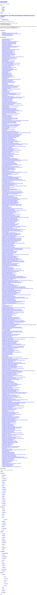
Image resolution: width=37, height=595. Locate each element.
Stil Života (3, 487)
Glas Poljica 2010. (4, 123)
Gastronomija (4, 528)
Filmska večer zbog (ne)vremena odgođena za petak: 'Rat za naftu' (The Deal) (13, 236)
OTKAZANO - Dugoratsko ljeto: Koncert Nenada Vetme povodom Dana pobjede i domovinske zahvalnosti (17, 288)
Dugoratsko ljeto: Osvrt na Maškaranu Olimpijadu (9, 137)
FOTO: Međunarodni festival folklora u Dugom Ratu (9, 257)
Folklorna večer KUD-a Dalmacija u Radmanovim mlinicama (11, 323)
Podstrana (3, 590)
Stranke (3, 496)
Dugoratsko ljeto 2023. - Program (7, 415)
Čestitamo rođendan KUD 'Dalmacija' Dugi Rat (9, 245)
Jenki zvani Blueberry (5, 194)
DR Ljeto (6, 19)
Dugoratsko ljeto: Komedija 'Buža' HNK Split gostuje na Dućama (11, 309)
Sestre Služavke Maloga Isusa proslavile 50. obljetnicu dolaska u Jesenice (12, 327)
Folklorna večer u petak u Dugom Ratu (7, 338)
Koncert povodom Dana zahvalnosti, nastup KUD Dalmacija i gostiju (12, 179)
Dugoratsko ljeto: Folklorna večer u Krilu (8, 443)
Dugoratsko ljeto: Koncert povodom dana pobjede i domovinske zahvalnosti (13, 347)
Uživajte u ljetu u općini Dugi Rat (7, 345)
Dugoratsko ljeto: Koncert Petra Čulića (7, 253)
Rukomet (3, 535)
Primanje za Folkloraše (5, 128)
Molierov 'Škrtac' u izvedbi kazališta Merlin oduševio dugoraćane (11, 290)
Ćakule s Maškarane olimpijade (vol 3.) (7, 75)
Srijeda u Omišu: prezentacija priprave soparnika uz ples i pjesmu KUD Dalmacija (14, 363)
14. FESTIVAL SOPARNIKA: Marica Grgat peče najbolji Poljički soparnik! (13, 346)
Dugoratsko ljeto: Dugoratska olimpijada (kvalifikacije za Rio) (11, 265)
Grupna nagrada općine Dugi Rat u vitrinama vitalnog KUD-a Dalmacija (12, 331)
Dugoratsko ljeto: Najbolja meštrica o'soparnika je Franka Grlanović (12, 436)
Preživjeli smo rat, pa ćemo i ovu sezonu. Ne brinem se (10, 383)
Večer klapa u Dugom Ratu (6, 71)
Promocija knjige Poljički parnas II (7, 115)
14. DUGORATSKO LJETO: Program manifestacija (9, 251)
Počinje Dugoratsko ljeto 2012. (6, 165)
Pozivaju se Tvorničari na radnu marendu (8, 161)
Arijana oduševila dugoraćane (6, 88)
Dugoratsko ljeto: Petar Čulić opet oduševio (8, 139)
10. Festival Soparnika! (5, 231)
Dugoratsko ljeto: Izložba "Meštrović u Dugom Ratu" (9, 441)
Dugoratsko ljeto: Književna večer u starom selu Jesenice (10, 106)
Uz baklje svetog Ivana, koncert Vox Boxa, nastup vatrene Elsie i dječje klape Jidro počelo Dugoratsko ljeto (17, 280)
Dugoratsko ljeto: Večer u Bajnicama (7, 348)
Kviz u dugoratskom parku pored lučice (7, 35)
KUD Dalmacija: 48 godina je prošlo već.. (8, 246)
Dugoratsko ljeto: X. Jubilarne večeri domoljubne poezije (10, 369)
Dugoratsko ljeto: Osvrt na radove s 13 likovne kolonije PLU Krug (11, 430)
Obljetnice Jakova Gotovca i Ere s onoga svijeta (9, 42)
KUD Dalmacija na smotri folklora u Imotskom (9, 278)
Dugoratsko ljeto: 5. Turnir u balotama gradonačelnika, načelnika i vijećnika (13, 434)
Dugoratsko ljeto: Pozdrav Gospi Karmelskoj (8, 429)
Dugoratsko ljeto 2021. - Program (7, 386)
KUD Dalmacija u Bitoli (5, 190)
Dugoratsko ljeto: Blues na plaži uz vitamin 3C (8, 76)
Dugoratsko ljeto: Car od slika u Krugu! (7, 459)
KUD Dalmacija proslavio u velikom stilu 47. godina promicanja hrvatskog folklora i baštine (15, 217)
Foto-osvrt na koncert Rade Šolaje (7, 353)
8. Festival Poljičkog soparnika (6, 173)
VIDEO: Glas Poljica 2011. (6, 157)
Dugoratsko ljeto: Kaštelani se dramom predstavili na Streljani (11, 199)
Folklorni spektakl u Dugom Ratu (7, 316)
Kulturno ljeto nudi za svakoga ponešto (7, 68)
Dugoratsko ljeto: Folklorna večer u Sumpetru (8, 426)
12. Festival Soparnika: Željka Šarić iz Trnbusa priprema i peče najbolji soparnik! (13, 286)
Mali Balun (4, 540)
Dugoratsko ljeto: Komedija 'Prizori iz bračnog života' (9, 140)
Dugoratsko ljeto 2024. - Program (7, 450)
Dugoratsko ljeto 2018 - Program (7, 336)
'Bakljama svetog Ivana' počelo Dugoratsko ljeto (9, 252)
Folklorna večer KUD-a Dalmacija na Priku (8, 187)
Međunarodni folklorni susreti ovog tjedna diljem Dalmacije (10, 340)
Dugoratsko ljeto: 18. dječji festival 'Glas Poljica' (9, 377)
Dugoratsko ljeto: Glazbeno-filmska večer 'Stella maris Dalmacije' (11, 79)
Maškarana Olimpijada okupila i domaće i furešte (9, 109)
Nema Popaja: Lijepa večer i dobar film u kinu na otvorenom (10, 223)
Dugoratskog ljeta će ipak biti (6, 66)
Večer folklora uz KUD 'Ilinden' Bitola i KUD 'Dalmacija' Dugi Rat (11, 195)
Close (1, 594)
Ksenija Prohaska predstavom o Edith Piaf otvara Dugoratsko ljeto (11, 103)
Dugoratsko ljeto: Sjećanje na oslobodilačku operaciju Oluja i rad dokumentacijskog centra (15, 143)
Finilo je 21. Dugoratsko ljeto (6, 445)
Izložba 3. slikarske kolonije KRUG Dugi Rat (8, 210)
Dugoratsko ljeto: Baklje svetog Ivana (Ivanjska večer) (10, 359)
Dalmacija (3, 570)
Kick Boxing (4, 542)
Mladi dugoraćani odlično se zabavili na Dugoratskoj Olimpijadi (11, 240)
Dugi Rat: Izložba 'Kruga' (5, 77)
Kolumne (3, 494)
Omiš (3, 587)
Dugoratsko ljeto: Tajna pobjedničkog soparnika (9, 437)
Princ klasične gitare (5, 84)
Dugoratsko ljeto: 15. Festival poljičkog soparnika (9, 365)
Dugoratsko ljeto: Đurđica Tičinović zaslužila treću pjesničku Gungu (12, 238)
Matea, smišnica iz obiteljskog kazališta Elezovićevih (9, 158)
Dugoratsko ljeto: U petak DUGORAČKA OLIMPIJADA (10, 350)
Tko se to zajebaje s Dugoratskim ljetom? (8, 65)
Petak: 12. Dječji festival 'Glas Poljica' (7, 213)
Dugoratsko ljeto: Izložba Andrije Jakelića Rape (9, 398)
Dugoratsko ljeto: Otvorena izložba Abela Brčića (9, 391)
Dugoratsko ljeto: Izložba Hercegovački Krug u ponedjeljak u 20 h (11, 33)
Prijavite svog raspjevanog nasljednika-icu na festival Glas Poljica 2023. (12, 432)
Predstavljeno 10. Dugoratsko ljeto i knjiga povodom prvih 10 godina (12, 134)
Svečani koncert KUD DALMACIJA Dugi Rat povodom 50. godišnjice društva (13, 307)
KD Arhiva (4, 505)
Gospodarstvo (4, 478)
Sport (3, 8)
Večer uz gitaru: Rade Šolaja (6, 181)
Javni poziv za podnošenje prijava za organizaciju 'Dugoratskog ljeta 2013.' (13, 192)
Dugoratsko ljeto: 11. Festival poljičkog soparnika (9, 256)
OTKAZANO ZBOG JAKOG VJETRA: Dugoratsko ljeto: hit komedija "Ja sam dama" (14, 399)
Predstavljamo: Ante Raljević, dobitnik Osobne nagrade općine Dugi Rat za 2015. (13, 277)
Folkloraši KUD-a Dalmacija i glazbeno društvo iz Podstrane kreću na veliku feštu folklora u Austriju (16, 132)
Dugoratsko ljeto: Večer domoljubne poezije (8, 209)
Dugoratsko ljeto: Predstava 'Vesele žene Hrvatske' (9, 112)
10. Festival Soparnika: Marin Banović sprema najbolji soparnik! (11, 234)
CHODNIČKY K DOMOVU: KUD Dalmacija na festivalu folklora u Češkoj (13, 297)
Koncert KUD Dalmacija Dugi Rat (7, 448)
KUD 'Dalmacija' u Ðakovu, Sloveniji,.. (8, 96)
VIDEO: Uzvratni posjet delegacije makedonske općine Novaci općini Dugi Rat (13, 301)
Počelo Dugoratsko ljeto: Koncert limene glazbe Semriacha (10, 166)
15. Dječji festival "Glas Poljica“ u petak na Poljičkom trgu (10, 293)
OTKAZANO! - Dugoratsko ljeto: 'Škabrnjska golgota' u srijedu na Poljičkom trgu (14, 287)
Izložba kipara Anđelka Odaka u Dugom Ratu (8, 111)
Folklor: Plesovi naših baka (6, 39)
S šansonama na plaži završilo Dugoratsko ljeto (9, 296)
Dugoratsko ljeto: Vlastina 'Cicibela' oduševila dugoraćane (10, 148)
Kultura (3, 9)
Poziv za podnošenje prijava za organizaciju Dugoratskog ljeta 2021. (12, 384)
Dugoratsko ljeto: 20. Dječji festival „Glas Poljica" (9, 409)
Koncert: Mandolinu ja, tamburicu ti (7, 100)
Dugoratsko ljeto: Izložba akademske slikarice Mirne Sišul (10, 177)
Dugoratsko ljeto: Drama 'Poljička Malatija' (8, 153)
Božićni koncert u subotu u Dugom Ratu (8, 244)
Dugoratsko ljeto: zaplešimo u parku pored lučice (9, 423)
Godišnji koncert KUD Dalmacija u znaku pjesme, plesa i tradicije (11, 463)
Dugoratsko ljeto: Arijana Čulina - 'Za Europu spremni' (10, 86)
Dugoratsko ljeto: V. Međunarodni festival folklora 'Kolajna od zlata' (12, 362)
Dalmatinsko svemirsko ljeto (6, 47)
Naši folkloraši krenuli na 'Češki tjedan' (7, 295)
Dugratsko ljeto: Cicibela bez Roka (7, 147)
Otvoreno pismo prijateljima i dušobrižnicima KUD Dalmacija (11, 46)
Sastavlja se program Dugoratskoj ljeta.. (7, 250)
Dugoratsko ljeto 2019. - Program (7, 357)
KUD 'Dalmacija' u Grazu (6, 91)
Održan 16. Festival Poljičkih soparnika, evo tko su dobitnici (10, 403)
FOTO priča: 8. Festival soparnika (7, 176)
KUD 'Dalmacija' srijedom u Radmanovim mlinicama (9, 200)
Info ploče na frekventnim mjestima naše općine (9, 422)
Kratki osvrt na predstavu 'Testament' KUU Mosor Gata (10, 174)
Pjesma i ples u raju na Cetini (6, 40)
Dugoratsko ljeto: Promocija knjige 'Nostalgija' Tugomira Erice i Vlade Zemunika (13, 344)
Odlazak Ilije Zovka (5, 95)
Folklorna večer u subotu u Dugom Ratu (8, 351)
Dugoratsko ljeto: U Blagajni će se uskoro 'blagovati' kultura (10, 135)
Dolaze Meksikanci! (5, 60)
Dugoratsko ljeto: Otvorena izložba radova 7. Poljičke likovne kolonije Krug (13, 322)
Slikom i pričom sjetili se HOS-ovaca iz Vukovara (9, 273)
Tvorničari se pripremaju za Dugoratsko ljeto (8, 162)
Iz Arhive (5, 585)
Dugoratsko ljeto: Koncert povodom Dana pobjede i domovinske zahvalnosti (13, 260)
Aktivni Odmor (4, 556)
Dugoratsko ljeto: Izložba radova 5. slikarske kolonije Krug (10, 263)
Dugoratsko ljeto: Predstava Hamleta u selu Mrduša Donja (10, 125)
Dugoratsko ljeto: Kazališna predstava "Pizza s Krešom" (10, 442)
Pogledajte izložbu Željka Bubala (7, 70)
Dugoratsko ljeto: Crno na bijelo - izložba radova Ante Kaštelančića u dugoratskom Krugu (15, 457)
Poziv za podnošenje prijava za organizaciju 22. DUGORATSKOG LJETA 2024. (14, 449)
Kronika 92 (4, 499)
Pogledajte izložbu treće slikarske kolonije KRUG (9, 212)
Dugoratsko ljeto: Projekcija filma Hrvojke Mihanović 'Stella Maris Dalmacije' (13, 261)
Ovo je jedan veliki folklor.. (6, 329)
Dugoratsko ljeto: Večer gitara (6, 433)
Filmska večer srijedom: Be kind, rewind (8, 196)
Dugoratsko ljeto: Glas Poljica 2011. (7, 155)
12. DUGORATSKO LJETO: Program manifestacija (9, 193)
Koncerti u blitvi (4, 130)
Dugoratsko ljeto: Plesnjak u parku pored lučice (9, 421)
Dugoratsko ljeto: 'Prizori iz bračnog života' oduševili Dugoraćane (11, 141)
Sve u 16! (3, 304)
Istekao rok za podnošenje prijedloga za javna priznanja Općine (11, 63)
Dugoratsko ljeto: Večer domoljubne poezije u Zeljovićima (10, 178)
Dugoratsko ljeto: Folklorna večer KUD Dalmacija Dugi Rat (10, 390)
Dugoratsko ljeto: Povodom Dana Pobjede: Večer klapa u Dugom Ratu (12, 375)
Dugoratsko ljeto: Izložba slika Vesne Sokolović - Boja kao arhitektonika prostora (13, 229)
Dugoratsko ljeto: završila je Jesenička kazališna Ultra (9, 364)
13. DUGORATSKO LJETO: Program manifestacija (9, 221)
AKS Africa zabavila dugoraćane (7, 119)
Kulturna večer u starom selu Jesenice (7, 255)
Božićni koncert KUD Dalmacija (7, 328)
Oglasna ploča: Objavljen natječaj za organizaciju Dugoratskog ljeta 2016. (12, 276)
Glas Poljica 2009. (4, 89)
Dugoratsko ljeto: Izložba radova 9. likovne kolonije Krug (10, 373)
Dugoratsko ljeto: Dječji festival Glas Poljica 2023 (9, 440)
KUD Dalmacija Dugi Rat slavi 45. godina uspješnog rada (10, 159)
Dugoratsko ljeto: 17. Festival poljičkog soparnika (9, 435)
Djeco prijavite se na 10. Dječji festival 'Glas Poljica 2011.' (10, 131)
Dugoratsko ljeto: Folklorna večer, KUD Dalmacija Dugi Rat (11, 395)
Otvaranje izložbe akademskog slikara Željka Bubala (9, 69)
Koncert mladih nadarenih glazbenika (7, 52)
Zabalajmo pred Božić (5, 355)
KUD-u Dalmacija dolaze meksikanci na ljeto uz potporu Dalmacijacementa (13, 56)
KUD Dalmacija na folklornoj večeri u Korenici (9, 300)
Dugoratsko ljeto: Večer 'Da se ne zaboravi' (8, 82)
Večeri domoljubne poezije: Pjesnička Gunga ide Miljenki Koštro (11, 292)
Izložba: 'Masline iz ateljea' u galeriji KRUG (8, 319)
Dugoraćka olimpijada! (5, 266)
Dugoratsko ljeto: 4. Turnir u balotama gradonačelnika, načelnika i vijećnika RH (13, 402)
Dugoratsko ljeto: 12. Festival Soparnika (8, 284)
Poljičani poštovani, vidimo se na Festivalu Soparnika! (10, 114)
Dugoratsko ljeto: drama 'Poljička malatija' (8, 149)
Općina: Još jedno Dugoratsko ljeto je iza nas (8, 453)
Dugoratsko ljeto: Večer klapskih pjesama (8, 425)
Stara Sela (3, 567)
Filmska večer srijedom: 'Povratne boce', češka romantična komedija (12, 204)
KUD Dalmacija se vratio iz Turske (7, 332)
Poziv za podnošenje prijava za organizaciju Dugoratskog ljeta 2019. (12, 356)
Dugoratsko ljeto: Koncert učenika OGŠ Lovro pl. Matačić (10, 154)
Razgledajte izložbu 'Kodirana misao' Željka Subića (9, 203)
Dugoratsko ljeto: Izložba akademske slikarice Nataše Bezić (10, 136)
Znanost (3, 482)
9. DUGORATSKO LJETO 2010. (7, 99)
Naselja (5, 576)
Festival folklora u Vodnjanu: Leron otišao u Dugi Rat (10, 241)
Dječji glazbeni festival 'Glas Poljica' (7, 90)
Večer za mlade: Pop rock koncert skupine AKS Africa (10, 118)
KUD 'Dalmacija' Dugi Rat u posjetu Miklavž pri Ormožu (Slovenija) (12, 167)
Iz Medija (3, 501)
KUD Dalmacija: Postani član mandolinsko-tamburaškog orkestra (11, 189)
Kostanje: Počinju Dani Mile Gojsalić (7, 227)
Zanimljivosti (4, 489)
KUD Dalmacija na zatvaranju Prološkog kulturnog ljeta (10, 41)
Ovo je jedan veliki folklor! (6, 330)
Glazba (3, 515)
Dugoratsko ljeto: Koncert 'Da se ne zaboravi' (8, 50)
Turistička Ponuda (5, 553)
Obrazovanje (4, 480)
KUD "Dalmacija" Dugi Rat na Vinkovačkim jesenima (10, 447)
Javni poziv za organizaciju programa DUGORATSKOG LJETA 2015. (12, 248)
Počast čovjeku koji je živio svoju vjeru (7, 269)
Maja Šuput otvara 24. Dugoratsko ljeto (7, 464)
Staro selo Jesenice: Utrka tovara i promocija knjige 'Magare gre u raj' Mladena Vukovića (14, 198)
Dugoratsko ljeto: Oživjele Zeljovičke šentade (8, 225)
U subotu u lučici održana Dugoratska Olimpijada (9, 291)
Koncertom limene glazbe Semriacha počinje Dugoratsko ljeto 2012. (12, 164)
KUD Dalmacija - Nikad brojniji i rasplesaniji (8, 57)
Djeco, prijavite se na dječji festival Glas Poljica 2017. (10, 313)
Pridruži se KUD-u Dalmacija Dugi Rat (7, 354)
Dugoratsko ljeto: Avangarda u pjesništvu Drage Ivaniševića (10, 49)
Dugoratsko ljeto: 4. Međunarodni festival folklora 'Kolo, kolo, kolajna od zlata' (13, 339)
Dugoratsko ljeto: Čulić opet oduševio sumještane (9, 235)
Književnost (4, 512)
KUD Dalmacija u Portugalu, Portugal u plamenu (9, 43)
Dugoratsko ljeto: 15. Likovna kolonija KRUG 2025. (9, 460)
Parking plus (4, 32)
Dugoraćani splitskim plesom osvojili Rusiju (8, 129)
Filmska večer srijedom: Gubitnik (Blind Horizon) (9, 232)
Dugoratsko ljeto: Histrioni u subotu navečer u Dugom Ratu (10, 389)
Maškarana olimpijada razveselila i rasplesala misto (9, 108)
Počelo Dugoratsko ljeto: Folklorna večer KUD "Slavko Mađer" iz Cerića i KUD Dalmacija (15, 358)
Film (3, 517)
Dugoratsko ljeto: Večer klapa (6, 152)
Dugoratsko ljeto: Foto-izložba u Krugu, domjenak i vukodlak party (11, 150)
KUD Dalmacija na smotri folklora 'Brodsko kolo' (9, 163)
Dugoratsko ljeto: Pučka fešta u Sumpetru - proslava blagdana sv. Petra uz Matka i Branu (14, 419)
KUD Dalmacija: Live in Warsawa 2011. (8, 156)
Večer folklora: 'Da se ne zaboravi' (7, 117)
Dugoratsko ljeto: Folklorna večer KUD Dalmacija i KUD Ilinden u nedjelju (13, 270)
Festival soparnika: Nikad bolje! (6, 116)
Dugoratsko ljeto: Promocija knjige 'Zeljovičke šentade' (10, 224)
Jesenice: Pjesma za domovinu (6, 207)
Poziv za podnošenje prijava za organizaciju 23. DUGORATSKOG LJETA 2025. (14, 454)
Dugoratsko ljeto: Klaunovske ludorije (7, 424)
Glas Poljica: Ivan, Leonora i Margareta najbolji (9, 93)
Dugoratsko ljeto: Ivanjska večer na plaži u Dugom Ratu (10, 220)
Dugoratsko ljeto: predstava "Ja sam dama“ (8, 410)
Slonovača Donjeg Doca (5, 451)
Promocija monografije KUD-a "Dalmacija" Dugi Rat (10, 396)
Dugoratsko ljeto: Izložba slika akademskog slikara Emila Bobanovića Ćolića (13, 438)
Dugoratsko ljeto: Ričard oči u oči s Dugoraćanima (9, 456)
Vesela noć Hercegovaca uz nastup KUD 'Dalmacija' (9, 58)
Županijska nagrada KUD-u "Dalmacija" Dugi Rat (9, 367)
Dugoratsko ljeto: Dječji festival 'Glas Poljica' (8, 242)
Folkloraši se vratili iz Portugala (6, 44)
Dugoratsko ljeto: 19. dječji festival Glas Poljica (9, 394)
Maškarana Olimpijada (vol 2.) (6, 74)
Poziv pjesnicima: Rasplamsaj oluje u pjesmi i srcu (9, 343)
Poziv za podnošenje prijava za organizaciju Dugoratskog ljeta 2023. (12, 414)
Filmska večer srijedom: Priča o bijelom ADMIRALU (10, 201)
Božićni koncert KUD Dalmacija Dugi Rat (8, 274)
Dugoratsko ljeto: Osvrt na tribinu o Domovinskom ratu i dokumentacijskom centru (14, 146)
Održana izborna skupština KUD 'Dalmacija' (8, 61)
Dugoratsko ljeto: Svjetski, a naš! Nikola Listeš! (9, 455)
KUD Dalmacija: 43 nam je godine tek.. (8, 98)
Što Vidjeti (3, 558)
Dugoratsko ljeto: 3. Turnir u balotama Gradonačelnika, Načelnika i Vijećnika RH (13, 393)
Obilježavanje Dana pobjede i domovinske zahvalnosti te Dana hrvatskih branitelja (14, 180)
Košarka (3, 544)
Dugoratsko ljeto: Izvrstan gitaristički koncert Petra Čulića (10, 202)
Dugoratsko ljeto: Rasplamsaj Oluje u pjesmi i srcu (9, 374)
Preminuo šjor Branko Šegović (6, 380)
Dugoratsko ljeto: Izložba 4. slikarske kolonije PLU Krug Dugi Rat (11, 239)
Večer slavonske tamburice (6, 48)
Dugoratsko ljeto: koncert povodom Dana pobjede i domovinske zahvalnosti (13, 405)
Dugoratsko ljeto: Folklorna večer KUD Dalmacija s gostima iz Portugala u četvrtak (14, 226)
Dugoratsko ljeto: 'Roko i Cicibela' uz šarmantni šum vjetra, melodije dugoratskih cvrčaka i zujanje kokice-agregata (18, 337)
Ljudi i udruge (6, 578)
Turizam (3, 10)
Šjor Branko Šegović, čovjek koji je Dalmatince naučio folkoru (11, 94)
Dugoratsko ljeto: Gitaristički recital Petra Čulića (9, 168)
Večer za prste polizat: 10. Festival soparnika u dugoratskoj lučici (11, 233)
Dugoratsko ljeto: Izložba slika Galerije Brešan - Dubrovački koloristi (12, 259)
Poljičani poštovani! (5, 78)
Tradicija (3, 510)
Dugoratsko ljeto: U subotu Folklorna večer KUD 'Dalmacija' (11, 219)
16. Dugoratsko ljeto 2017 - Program (7, 305)
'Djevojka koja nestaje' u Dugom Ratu (7, 311)
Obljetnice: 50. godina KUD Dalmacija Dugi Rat (9, 299)
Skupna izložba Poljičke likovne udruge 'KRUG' (9, 54)
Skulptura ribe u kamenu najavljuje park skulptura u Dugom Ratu (11, 121)
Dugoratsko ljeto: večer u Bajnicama (7, 407)
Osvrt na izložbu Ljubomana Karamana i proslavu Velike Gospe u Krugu (12, 183)
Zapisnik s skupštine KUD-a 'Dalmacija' (8, 62)
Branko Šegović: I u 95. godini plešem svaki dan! (9, 302)
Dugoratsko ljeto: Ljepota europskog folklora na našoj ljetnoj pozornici (12, 366)
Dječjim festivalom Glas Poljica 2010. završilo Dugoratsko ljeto (11, 124)
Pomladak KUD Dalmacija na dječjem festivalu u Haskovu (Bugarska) (12, 249)
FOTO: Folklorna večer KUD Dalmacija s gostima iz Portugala (11, 230)
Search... (1, 13)
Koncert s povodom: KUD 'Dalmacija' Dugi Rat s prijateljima (11, 216)
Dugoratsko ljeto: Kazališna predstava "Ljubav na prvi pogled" (11, 400)
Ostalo (3, 549)
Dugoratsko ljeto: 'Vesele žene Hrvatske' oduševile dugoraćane (11, 113)
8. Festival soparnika (5, 175)
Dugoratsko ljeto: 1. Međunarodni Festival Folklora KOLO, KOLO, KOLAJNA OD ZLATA (15, 254)
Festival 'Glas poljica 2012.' (6, 188)
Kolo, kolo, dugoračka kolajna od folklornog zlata (9, 285)
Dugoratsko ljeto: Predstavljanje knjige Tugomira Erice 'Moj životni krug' (12, 281)
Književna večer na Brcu (5, 92)
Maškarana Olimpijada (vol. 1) (6, 72)
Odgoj (3, 485)
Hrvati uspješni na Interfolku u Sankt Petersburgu (9, 127)
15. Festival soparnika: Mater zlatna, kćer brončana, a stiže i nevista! (12, 372)
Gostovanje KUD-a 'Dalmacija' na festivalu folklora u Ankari (11, 64)
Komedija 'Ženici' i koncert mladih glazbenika (8, 51)
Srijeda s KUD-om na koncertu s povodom (8, 247)
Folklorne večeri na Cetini (6, 186)
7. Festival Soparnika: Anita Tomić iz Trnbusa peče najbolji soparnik (12, 144)
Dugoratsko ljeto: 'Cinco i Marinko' (7, 73)
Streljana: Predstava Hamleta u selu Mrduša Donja (9, 122)
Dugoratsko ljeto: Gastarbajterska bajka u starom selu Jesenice (11, 387)
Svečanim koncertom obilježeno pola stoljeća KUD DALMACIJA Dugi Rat (13, 312)
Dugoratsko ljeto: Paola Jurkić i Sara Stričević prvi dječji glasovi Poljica (12, 378)
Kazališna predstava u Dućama (6, 283)
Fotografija (4, 524)
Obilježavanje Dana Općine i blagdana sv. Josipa (9, 413)
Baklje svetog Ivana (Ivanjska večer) (7, 306)
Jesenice (3, 565)
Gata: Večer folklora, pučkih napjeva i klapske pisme (9, 184)
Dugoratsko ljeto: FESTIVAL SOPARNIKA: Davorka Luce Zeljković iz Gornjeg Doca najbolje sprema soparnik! (18, 370)
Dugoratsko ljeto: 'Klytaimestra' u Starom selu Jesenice (10, 341)
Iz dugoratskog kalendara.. (6, 107)
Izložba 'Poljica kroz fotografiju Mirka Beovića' (9, 81)
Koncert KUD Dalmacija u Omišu (7, 206)
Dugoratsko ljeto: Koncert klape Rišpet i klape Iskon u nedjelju (11, 334)
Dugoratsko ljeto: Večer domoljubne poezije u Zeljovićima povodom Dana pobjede (14, 321)
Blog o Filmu (5, 519)
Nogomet (3, 533)
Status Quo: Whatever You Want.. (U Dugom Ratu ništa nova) (11, 215)
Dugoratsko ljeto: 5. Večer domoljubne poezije (8, 237)
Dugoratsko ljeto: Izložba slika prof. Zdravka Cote (9, 420)
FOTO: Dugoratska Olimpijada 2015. (7, 267)
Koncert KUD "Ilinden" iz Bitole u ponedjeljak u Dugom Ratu (11, 446)
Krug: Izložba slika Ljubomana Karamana (8, 182)
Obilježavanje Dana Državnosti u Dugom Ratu (9, 102)
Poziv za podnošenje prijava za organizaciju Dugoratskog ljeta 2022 (11, 397)
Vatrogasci (3, 492)
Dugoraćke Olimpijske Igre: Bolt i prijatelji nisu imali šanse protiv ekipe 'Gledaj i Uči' (14, 185)
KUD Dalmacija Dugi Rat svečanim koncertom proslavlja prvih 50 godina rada (13, 303)
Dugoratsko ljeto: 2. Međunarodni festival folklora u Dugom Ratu (11, 282)
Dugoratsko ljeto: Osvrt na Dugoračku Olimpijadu (9, 325)
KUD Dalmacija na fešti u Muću (6, 333)
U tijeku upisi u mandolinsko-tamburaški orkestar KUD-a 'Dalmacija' (12, 97)
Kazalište (3, 521)
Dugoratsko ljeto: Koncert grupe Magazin (8, 458)
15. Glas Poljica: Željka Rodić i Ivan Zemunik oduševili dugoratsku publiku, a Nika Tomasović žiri (16, 294)
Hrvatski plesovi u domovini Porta (7, 45)
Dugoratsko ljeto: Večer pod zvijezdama (8, 431)
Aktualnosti (4, 475)
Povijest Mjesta (6, 583)
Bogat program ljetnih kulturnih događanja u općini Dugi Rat (11, 417)
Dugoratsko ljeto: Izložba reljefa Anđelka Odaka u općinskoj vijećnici (12, 110)
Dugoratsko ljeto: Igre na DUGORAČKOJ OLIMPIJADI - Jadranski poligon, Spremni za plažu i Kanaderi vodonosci (19, 324)
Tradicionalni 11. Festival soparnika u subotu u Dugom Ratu (10, 258)
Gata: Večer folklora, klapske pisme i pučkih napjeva (9, 87)
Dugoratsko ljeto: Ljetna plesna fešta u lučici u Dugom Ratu (10, 416)
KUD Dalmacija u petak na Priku (7, 262)
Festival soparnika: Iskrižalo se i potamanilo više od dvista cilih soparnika (12, 208)
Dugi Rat (3, 563)
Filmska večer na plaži (5, 170)
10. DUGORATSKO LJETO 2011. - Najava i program (10, 133)
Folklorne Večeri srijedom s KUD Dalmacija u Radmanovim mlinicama (12, 371)
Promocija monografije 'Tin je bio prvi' (7, 388)
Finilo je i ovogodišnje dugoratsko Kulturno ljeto (9, 272)
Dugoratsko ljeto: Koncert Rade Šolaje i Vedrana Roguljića (10, 379)
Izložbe (3, 526)
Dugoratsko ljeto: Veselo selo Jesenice (7, 361)
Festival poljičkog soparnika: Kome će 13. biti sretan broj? (10, 318)
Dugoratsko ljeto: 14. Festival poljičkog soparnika (9, 342)
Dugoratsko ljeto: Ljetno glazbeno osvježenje (8, 169)
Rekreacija (4, 547)
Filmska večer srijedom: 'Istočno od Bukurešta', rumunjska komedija (12, 205)
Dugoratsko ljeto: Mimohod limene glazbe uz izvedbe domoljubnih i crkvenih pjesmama (14, 392)
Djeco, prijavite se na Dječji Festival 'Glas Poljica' (9, 67)
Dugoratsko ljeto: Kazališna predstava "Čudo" (8, 428)
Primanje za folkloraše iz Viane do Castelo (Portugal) (9, 228)
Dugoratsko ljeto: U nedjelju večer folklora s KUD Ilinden (10, 271)
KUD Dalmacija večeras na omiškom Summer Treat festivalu (11, 317)
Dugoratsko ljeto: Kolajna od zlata (7, 401)
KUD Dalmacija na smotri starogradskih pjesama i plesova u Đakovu (12, 191)
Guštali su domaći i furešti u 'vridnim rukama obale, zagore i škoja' (11, 160)
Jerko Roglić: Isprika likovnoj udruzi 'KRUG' (8, 53)
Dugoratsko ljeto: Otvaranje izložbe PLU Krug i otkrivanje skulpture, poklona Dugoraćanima (15, 120)
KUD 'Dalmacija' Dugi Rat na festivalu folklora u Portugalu (10, 211)
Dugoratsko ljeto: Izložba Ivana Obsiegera (8, 171)
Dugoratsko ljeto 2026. (5, 462)
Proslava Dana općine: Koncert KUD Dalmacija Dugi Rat (10, 412)
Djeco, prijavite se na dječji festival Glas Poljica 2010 (9, 101)
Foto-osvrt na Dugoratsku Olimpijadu (7, 352)
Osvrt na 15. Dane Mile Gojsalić (6, 315)
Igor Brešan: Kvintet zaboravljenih (7, 34)
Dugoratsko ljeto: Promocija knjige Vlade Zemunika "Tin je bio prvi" (12, 408)
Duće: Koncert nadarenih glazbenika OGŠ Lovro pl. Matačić (11, 85)
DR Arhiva (4, 503)
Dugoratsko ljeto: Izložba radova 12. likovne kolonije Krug (10, 404)
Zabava (3, 560)
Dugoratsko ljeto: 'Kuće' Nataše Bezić (7, 138)
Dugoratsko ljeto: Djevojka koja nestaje (7, 308)
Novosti (3, 7)
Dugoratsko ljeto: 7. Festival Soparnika (7, 142)
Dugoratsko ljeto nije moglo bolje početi (8, 104)
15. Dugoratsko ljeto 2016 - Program (7, 279)
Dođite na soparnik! (5, 83)
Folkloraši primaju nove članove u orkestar (8, 214)
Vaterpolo (3, 537)
